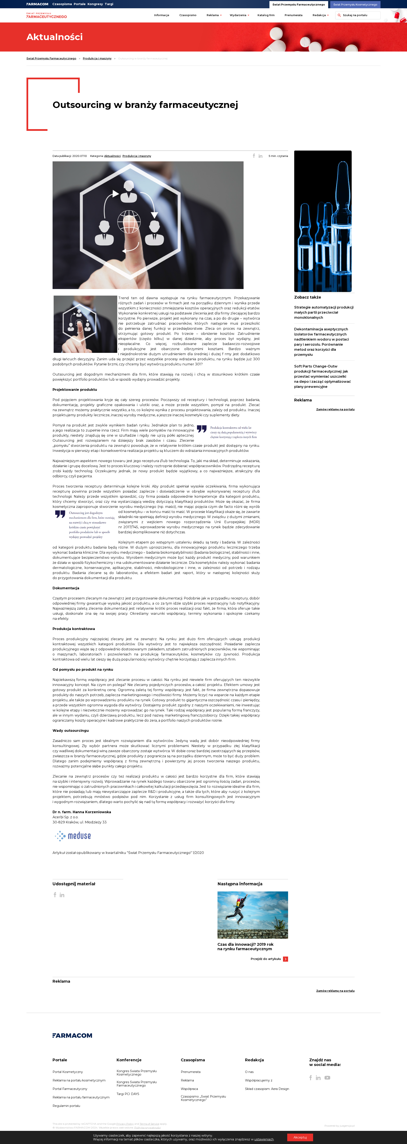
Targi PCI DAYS (128, 1094)
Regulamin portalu (66, 1106)
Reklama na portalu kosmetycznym (79, 1080)
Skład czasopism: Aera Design (267, 1089)
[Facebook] (310, 1078)
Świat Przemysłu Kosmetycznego (355, 4)
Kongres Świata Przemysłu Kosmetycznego (137, 1072)
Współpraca (189, 1089)
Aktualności (112, 156)
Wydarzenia (238, 15)
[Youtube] (327, 1078)
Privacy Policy (125, 1123)
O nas (249, 1072)
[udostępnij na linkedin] (260, 156)
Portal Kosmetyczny (68, 1072)
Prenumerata (293, 15)
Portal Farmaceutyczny (70, 1089)
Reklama (213, 15)
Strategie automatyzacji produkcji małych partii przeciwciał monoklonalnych (324, 312)
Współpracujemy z (258, 1080)
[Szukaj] (338, 15)
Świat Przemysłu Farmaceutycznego (299, 4)
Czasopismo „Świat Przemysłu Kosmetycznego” (203, 1098)
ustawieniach (264, 1139)
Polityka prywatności (147, 1127)
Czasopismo (188, 15)
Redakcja (319, 15)
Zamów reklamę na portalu (335, 409)
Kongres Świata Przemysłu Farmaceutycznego (137, 1083)
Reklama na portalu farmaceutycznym (81, 1097)
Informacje (161, 15)
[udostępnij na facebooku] (254, 156)
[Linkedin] (318, 1078)
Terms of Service (149, 1123)
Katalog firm (266, 15)
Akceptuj (300, 1137)
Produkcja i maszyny (97, 58)
